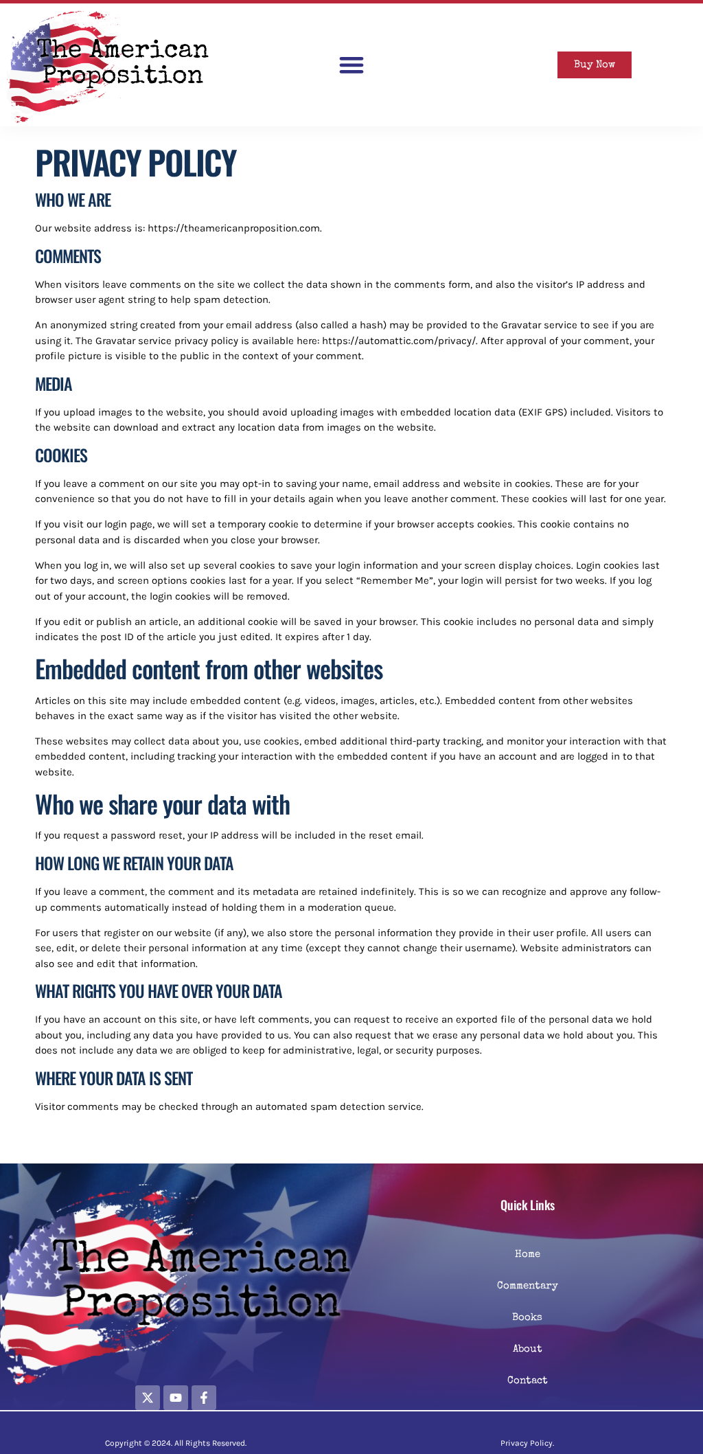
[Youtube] (175, 1397)
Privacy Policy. (527, 1443)
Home (527, 1254)
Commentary (527, 1286)
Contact (527, 1381)
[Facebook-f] (204, 1397)
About (527, 1349)
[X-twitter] (147, 1397)
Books (527, 1318)
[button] (351, 64)
